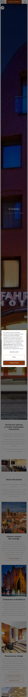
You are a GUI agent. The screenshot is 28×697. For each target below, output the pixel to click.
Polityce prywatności (8, 344)
